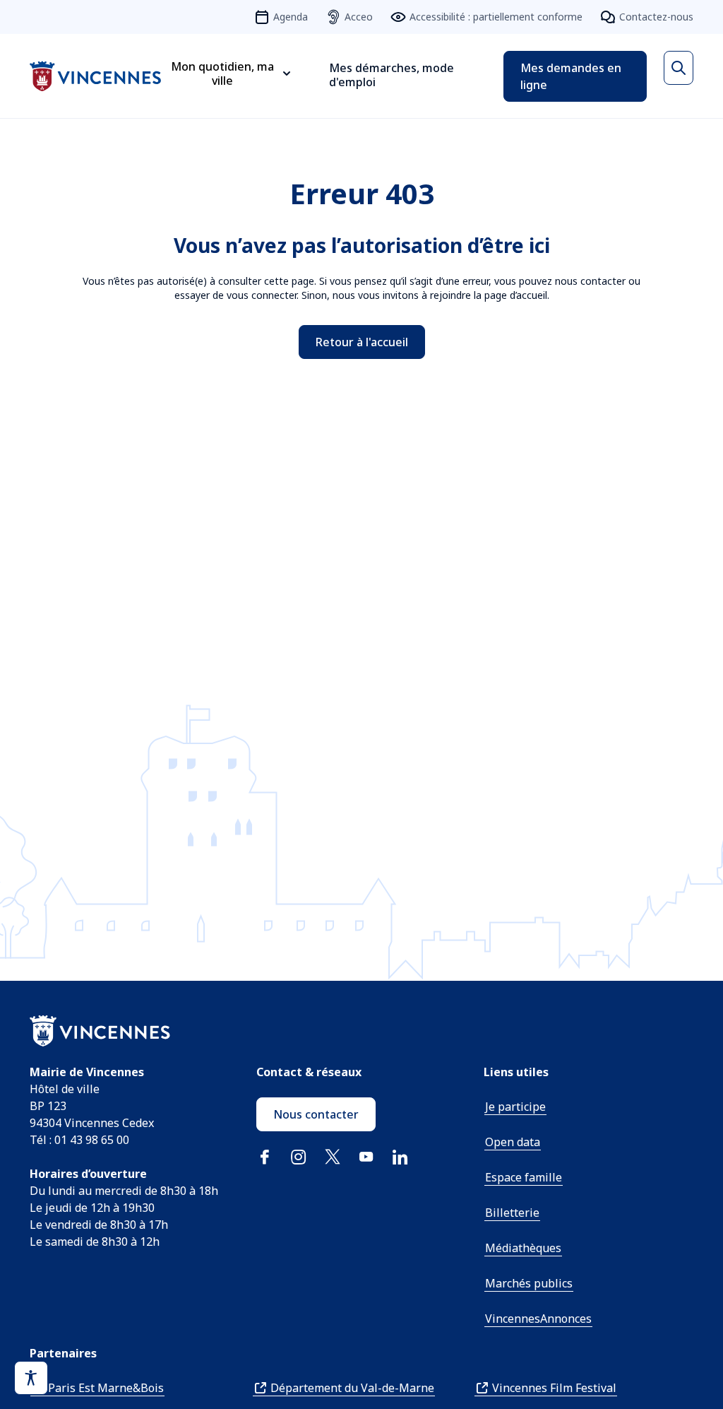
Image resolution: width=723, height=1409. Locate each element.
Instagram (298, 1156)
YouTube (366, 1156)
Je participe (515, 1106)
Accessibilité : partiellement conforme (496, 16)
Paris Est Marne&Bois (106, 1388)
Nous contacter (316, 1114)
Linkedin (400, 1156)
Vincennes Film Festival (554, 1388)
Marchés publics (529, 1283)
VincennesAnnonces (538, 1318)
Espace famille (523, 1177)
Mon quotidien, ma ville (222, 73)
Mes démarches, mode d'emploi (391, 75)
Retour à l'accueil (362, 342)
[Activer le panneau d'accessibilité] (31, 1378)
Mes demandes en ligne (570, 76)
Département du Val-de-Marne (352, 1388)
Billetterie (512, 1212)
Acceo (359, 16)
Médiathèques (523, 1248)
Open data (512, 1142)
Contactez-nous (656, 16)
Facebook (264, 1156)
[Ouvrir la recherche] (678, 68)
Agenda (290, 16)
